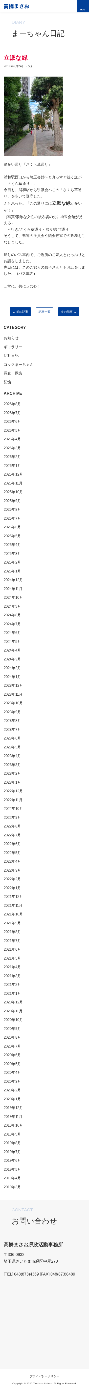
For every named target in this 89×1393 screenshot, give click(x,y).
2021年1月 (12, 993)
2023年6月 (12, 738)
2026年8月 (12, 404)
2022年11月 (13, 800)
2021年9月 (12, 923)
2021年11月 (13, 905)
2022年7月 (12, 835)
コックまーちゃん (18, 364)
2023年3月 (12, 765)
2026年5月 (12, 430)
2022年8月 (12, 826)
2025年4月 (12, 544)
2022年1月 (12, 888)
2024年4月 (12, 650)
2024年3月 (12, 659)
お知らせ (11, 338)
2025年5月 (12, 536)
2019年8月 (12, 1143)
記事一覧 (44, 311)
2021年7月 (12, 940)
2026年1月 (12, 465)
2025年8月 (12, 509)
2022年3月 (12, 870)
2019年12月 (13, 1108)
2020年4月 (12, 1072)
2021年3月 (12, 976)
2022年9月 (12, 817)
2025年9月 (12, 501)
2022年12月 (13, 791)
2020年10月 (13, 1020)
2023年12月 (13, 685)
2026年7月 (12, 413)
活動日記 (11, 355)
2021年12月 (13, 896)
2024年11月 (13, 589)
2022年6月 (12, 844)
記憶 (7, 382)
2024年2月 (12, 668)
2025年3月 (12, 553)
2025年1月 (12, 571)
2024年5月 (12, 641)
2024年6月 (12, 632)
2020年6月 (12, 1055)
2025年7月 (12, 518)
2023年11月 (13, 694)
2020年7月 (12, 1046)
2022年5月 (12, 853)
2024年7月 (12, 624)
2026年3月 (12, 448)
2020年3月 (12, 1081)
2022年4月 (12, 861)
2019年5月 (12, 1169)
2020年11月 (13, 1011)
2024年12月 (13, 580)
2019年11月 (13, 1116)
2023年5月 (12, 747)
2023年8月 (12, 720)
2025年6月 (12, 527)
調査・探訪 (13, 373)
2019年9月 (12, 1134)
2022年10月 (13, 808)
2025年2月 (12, 562)
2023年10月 (13, 703)
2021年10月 (13, 914)
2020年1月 (12, 1099)
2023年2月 (12, 773)
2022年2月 (12, 879)
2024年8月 (12, 615)
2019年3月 (12, 1187)
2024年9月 (12, 606)
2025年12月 (13, 474)
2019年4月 (12, 1178)
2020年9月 (12, 1028)
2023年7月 (12, 729)
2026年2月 (12, 457)
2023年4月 (12, 756)
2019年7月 (12, 1152)
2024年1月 (12, 677)
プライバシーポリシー (44, 1376)
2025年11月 (13, 483)
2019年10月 (13, 1125)
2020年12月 (13, 1002)
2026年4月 (12, 439)
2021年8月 (12, 932)
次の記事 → (68, 311)
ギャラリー (13, 347)
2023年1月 (12, 782)
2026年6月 (12, 421)
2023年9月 (12, 712)
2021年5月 (12, 958)
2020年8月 (12, 1037)
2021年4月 (12, 967)
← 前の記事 (20, 311)
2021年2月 (12, 984)
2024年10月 (13, 597)
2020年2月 (12, 1090)
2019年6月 (12, 1160)
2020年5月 (12, 1064)
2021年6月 (12, 949)
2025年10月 (13, 492)
